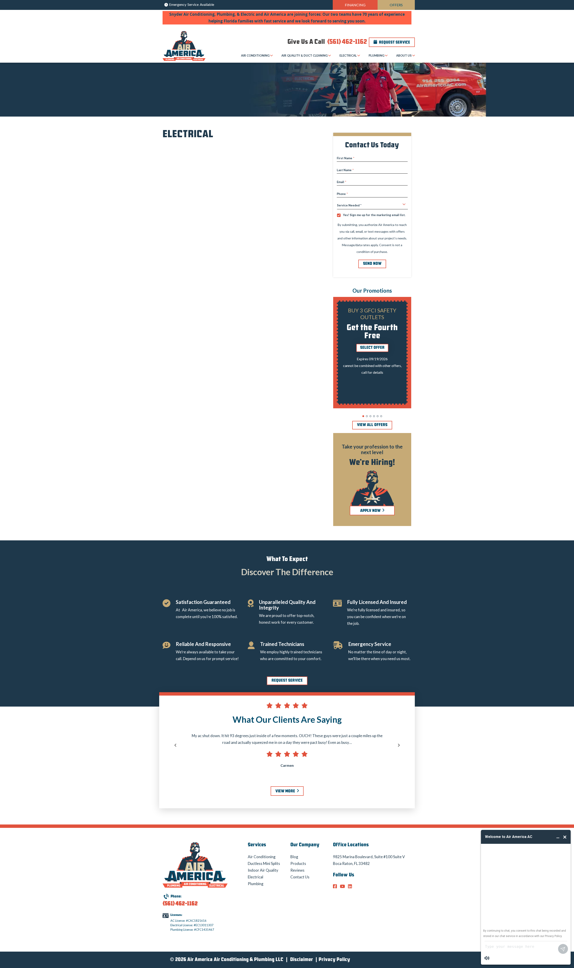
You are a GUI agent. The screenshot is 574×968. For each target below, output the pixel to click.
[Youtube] (343, 887)
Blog (294, 856)
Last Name (345, 170)
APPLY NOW (370, 511)
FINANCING (355, 5)
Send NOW (372, 264)
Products (298, 863)
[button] (363, 416)
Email (341, 182)
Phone (342, 194)
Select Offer (372, 348)
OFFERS (396, 5)
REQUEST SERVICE (287, 681)
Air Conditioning (262, 856)
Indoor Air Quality (263, 870)
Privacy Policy (334, 959)
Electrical (255, 877)
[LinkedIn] (350, 887)
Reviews (297, 870)
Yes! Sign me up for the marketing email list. (374, 215)
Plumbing (255, 883)
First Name (345, 158)
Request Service (394, 43)
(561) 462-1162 (346, 42)
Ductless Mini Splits (264, 863)
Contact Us (299, 877)
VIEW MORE (285, 791)
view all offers (372, 425)
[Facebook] (335, 887)
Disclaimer (301, 959)
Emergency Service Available (191, 4)
